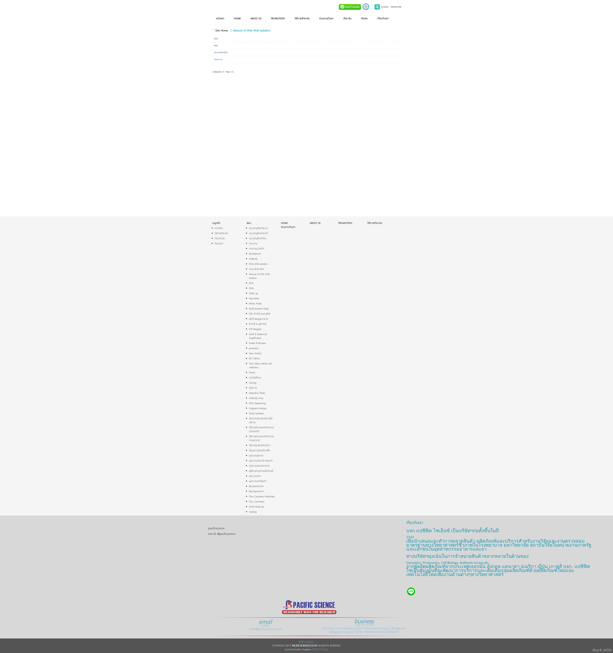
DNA (216, 39)
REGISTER (396, 7)
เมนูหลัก (216, 223)
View (325, 649)
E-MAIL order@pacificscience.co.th (265, 625)
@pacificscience (225, 534)
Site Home (221, 31)
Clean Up (218, 59)
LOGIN (385, 7)
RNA (216, 46)
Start (317, 649)
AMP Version (306, 642)
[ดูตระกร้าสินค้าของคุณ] (366, 7)
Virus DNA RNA (220, 52)
